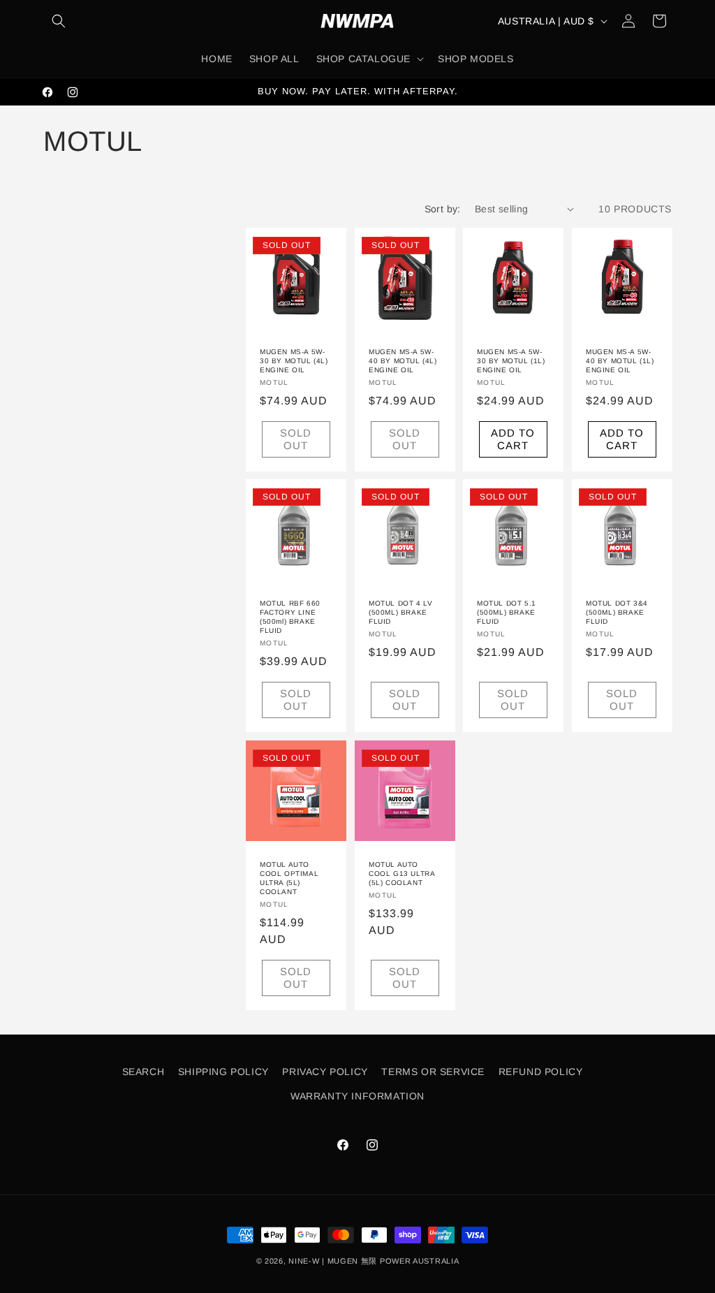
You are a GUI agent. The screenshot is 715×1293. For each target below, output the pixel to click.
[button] (58, 21)
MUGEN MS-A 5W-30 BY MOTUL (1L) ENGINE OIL (511, 360)
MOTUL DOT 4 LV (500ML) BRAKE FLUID (400, 612)
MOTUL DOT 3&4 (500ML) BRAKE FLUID (617, 612)
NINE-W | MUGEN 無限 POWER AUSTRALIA (373, 1261)
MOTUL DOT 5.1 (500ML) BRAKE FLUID (506, 612)
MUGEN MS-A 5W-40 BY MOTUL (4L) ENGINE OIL (403, 360)
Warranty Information (357, 1096)
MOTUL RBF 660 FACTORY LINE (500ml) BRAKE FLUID (290, 616)
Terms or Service (433, 1071)
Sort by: (443, 208)
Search (143, 1071)
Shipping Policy (223, 1071)
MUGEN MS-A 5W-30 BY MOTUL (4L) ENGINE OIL (294, 360)
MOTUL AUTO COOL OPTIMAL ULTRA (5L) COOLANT (289, 877)
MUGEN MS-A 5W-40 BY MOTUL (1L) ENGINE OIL (620, 360)
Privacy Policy (324, 1071)
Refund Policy (541, 1071)
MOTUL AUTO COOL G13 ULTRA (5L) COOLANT (401, 873)
